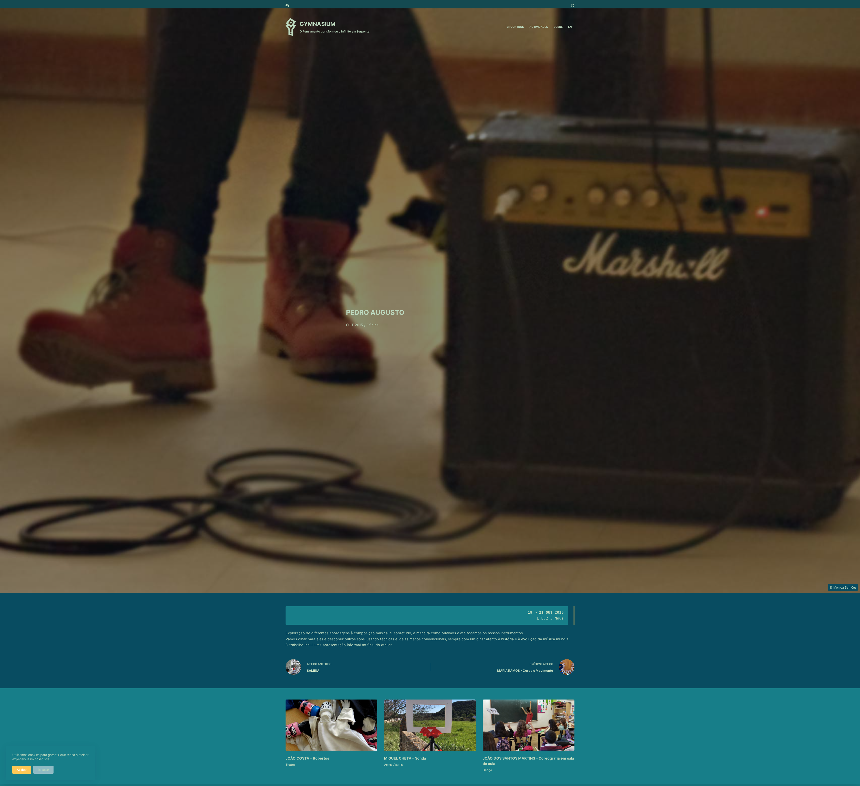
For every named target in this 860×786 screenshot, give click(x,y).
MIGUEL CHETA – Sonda (405, 758)
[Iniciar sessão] (287, 5)
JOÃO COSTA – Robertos (307, 758)
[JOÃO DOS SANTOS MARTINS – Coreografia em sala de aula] (528, 725)
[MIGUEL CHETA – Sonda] (430, 725)
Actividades (538, 26)
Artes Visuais (393, 765)
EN (570, 26)
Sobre (558, 26)
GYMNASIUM (317, 24)
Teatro (290, 765)
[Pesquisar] (572, 5)
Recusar (43, 769)
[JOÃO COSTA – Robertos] (331, 725)
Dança (487, 770)
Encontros (515, 26)
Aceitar (22, 769)
